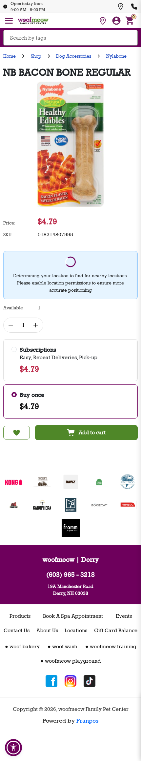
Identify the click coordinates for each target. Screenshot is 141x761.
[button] (13, 747)
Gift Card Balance (115, 630)
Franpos (87, 720)
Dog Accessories (73, 56)
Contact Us (17, 630)
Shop (36, 56)
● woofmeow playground (70, 661)
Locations (76, 630)
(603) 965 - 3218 (70, 574)
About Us (47, 630)
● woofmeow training (110, 646)
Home (9, 56)
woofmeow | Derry (71, 559)
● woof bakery (22, 646)
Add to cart (92, 432)
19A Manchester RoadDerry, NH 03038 (70, 589)
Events (124, 616)
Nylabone (116, 56)
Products (20, 616)
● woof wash (62, 646)
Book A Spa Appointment (73, 616)
